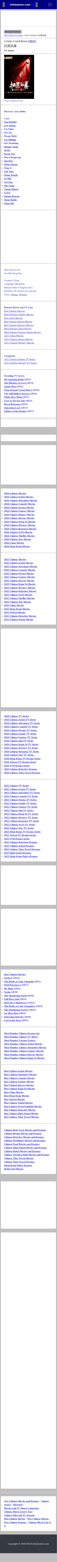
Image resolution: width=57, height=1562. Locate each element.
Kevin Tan (9, 154)
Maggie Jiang (11, 147)
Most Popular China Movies (18, 328)
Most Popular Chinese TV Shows (21, 1037)
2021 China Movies (14, 336)
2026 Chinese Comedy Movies (19, 504)
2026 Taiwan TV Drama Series (20, 762)
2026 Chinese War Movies (17, 539)
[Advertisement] (28, 18)
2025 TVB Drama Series (17, 839)
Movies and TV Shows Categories (21, 1508)
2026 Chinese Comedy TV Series (21, 726)
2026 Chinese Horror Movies (19, 518)
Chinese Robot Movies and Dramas (22, 1151)
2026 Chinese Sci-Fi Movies (18, 532)
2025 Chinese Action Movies (18, 563)
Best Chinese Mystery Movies (18, 325)
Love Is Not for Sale (14, 400)
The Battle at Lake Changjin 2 (19, 1006)
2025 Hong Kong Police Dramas (21, 856)
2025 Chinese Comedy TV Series (21, 796)
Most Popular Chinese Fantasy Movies (24, 1051)
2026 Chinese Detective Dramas (20, 769)
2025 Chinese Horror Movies (19, 580)
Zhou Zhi (9, 203)
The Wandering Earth (15, 995)
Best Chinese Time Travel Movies (21, 1117)
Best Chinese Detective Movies (20, 1110)
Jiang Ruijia (10, 200)
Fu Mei (7, 178)
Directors (18, 1504)
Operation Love (12, 407)
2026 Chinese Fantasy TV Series (20, 737)
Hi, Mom (8, 988)
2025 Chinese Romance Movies (20, 591)
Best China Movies (13, 318)
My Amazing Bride (14, 379)
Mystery (23, 294)
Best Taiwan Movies (14, 1099)
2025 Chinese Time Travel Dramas (22, 849)
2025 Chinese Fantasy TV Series (20, 807)
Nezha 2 (8, 978)
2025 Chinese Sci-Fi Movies (18, 595)
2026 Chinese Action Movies (18, 497)
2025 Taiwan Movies (14, 612)
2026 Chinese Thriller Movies (19, 536)
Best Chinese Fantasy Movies (19, 1081)
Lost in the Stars (12, 1020)
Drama (14, 294)
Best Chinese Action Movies (18, 1071)
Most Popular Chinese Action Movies (23, 1044)
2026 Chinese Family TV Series (20, 734)
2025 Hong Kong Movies (17, 609)
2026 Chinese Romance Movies (20, 529)
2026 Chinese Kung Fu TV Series (21, 744)
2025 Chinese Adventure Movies (20, 566)
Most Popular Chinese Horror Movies (23, 1054)
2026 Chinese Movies (15, 493)
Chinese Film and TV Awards (19, 1515)
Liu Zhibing (10, 139)
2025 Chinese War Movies (17, 602)
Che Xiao (9, 171)
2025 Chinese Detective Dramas (20, 842)
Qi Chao (8, 182)
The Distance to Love (15, 383)
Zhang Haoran (11, 196)
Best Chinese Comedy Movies (19, 1078)
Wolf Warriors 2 (12, 985)
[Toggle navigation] (49, 4)
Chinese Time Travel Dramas (19, 1162)
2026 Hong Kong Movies (17, 546)
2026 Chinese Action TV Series (20, 719)
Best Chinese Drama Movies (18, 321)
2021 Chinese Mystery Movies (19, 343)
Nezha (7, 992)
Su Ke (7, 150)
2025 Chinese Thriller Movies (19, 598)
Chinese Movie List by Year (18, 1511)
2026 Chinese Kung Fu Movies (20, 521)
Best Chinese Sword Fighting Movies (23, 1106)
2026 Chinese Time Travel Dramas (22, 772)
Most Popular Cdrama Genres (20, 1040)
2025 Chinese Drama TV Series (20, 800)
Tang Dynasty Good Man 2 (18, 390)
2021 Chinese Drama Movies (18, 339)
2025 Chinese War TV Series (19, 828)
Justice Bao (10, 386)
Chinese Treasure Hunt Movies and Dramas (26, 1154)
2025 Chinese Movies (15, 559)
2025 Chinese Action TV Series (20, 789)
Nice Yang (9, 185)
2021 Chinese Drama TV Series (19, 359)
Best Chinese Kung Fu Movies (19, 1088)
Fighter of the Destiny (15, 411)
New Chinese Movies (38, 1519)
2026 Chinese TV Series (16, 716)
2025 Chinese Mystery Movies (19, 587)
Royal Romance (12, 404)
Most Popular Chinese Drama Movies (22, 332)
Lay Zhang (9, 125)
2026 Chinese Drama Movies (19, 507)
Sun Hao (8, 161)
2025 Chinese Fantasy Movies (19, 577)
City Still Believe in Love (17, 393)
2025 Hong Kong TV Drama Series (22, 831)
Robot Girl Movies (13, 1169)
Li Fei (7, 192)
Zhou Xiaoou (11, 164)
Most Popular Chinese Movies (19, 314)
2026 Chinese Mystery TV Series (21, 748)
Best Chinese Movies (14, 311)
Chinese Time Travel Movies (19, 1158)
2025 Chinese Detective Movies (20, 616)
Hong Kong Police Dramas (18, 1165)
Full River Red (11, 999)
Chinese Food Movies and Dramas (21, 1144)
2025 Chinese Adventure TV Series (22, 792)
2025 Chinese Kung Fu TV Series (21, 814)
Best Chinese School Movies (18, 1103)
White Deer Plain (13, 397)
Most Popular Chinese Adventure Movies (25, 1047)
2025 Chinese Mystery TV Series (21, 817)
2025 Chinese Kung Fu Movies (20, 584)
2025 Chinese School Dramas (19, 846)
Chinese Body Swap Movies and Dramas (25, 1130)
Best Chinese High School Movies (21, 1113)
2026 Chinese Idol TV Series (18, 741)
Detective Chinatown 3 (15, 1002)
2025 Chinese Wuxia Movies (18, 619)
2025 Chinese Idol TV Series (18, 810)
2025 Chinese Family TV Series (20, 803)
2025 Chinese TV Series (16, 785)
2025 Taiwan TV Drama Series (20, 835)
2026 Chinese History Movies (19, 514)
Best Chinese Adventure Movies (20, 1074)
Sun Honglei (10, 122)
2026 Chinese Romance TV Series (21, 751)
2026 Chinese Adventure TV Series (22, 723)
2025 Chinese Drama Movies (19, 573)
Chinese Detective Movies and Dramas (24, 1137)
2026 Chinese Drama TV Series (20, 730)
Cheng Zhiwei (11, 189)
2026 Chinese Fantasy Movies (19, 511)
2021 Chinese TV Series (13, 35)
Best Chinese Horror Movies (19, 1085)
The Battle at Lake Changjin (18, 981)
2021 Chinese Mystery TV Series (20, 363)
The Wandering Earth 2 (16, 1010)
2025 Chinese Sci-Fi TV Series (19, 824)
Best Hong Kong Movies (16, 1096)
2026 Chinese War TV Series (19, 755)
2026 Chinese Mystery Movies (19, 525)
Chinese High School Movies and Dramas (25, 1147)
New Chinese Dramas (15, 1522)
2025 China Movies (14, 605)
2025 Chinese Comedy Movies (19, 570)
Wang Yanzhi (11, 175)
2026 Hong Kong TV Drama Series (22, 758)
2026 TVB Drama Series (17, 765)
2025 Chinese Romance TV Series (21, 821)
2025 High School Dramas (17, 853)
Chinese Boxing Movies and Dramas (23, 1133)
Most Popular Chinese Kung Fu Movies (24, 1058)
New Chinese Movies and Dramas (21, 1501)
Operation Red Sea (14, 1017)
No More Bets (11, 1013)
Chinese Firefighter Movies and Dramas (24, 1140)
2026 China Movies (14, 543)
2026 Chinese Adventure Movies (20, 500)
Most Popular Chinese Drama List (21, 1033)
